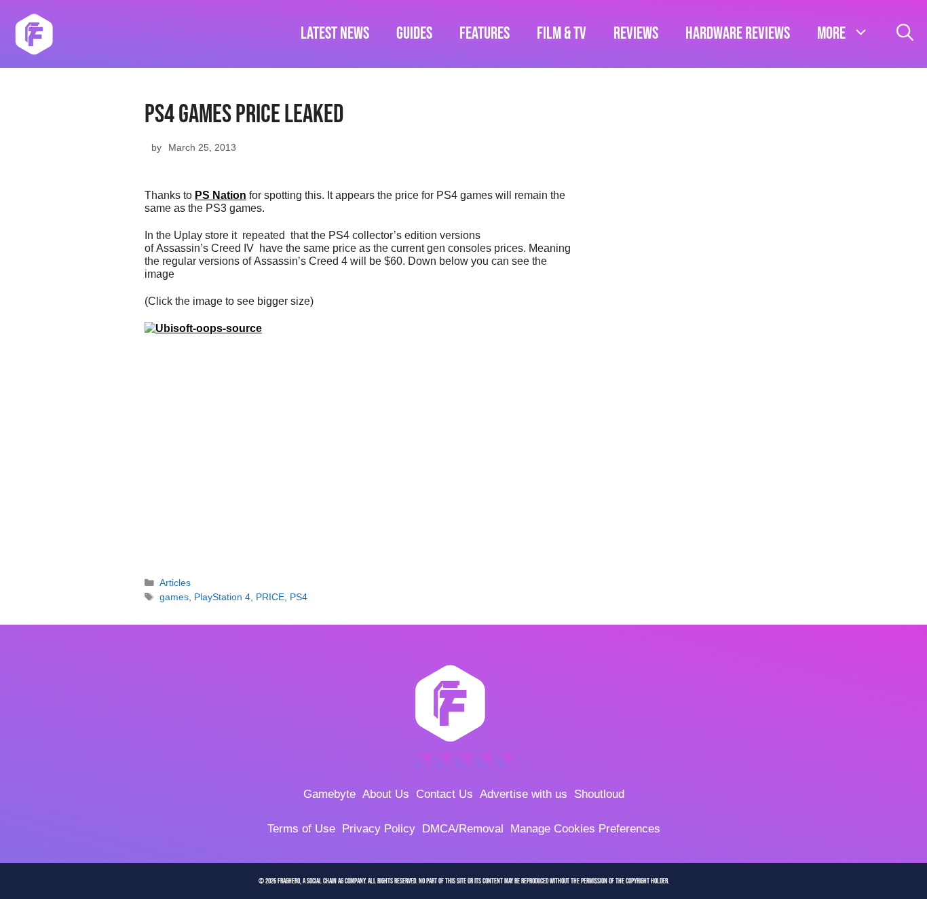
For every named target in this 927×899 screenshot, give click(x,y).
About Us (385, 794)
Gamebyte (329, 794)
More (831, 33)
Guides (414, 33)
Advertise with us (523, 794)
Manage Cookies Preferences (585, 828)
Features (484, 33)
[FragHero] (34, 34)
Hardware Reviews (737, 33)
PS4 (298, 597)
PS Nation (220, 195)
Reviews (635, 33)
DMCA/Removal (463, 828)
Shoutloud (599, 794)
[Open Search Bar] (905, 34)
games (174, 597)
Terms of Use (301, 828)
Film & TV (561, 33)
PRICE (270, 597)
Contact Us (444, 794)
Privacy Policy (378, 828)
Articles (175, 583)
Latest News (335, 33)
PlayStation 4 (222, 597)
